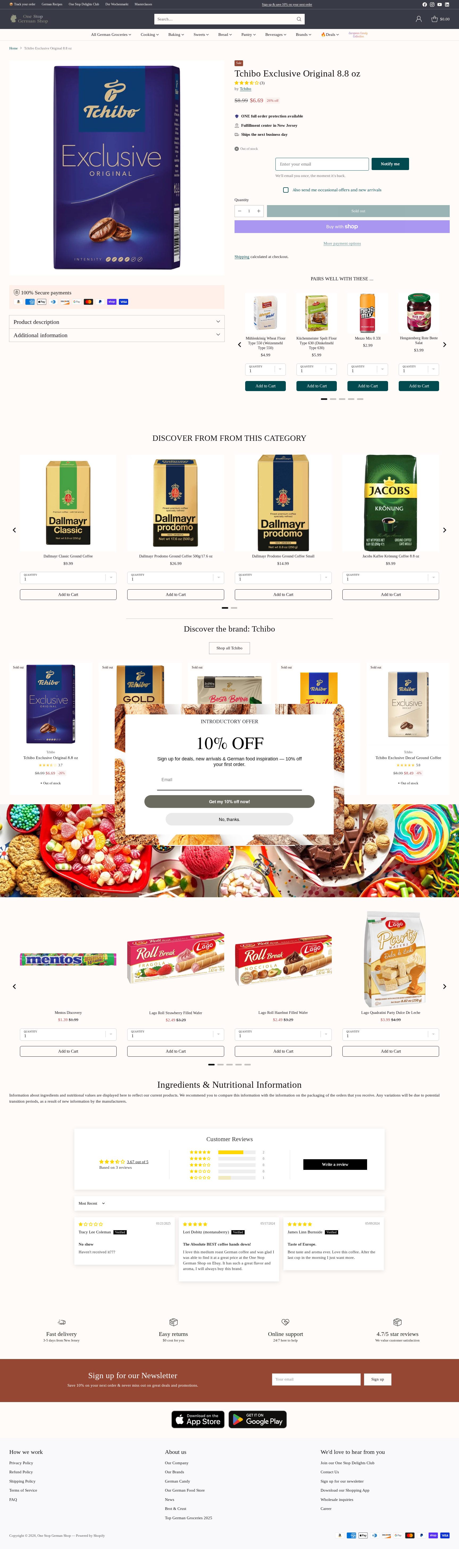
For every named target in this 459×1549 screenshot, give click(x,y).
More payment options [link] (342, 243)
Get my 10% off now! (229, 802)
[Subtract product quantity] (239, 211)
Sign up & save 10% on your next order (287, 4)
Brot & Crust (175, 1508)
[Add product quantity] (259, 211)
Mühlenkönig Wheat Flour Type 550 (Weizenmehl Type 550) (266, 343)
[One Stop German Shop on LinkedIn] (447, 5)
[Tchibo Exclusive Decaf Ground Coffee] (408, 704)
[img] (91, 1224)
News (169, 1499)
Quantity (242, 200)
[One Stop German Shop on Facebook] (424, 5)
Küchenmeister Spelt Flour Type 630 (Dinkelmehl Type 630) (316, 343)
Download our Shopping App (345, 1490)
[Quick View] (85, 669)
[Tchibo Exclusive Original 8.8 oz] (50, 704)
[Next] (448, 729)
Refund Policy (21, 1472)
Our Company (177, 1463)
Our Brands (174, 1472)
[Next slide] (444, 344)
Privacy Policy (21, 1463)
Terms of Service (23, 1490)
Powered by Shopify (90, 1536)
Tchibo (245, 89)
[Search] (299, 19)
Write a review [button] (335, 1164)
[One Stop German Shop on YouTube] (439, 5)
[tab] (324, 399)
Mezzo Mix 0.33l (368, 338)
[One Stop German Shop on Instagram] (432, 5)
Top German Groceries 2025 (188, 1518)
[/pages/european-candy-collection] (229, 850)
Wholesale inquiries (337, 1499)
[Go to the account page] (419, 19)
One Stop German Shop (54, 1536)
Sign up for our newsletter (342, 1481)
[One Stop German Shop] (28, 19)
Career (326, 1508)
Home (13, 48)
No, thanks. (229, 819)
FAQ (13, 1499)
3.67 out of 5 (137, 1162)
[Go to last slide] (240, 344)
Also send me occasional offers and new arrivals (337, 189)
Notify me (390, 163)
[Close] (338, 710)
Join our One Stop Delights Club (348, 1463)
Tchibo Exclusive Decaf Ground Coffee (408, 758)
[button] (247, 83)
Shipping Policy (22, 1481)
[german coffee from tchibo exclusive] (116, 168)
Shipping (242, 257)
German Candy (177, 1481)
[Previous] (11, 729)
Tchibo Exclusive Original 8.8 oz (50, 758)
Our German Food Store (185, 1490)
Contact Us (330, 1472)
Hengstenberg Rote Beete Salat (419, 340)
